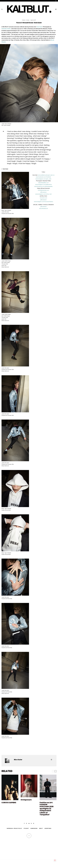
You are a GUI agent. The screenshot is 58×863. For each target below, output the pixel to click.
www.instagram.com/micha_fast (43, 194)
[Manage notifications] (55, 860)
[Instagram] (26, 823)
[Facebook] (24, 823)
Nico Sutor (18, 760)
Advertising (47, 828)
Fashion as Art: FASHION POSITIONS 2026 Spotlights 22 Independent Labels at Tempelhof (46, 809)
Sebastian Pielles (6, 28)
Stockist (26, 828)
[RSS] (31, 823)
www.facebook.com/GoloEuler (43, 177)
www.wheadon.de (43, 208)
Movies (27, 20)
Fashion (24, 20)
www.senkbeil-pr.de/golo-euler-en (46, 175)
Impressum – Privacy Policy (14, 828)
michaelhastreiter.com (43, 190)
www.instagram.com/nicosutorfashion (43, 201)
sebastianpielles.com (43, 182)
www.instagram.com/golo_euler (43, 179)
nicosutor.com (43, 198)
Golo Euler (39, 26)
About (41, 828)
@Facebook (43, 192)
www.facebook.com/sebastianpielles (43, 186)
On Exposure (26, 800)
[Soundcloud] (29, 823)
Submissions (33, 828)
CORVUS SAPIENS (9, 803)
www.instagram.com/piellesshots (43, 184)
